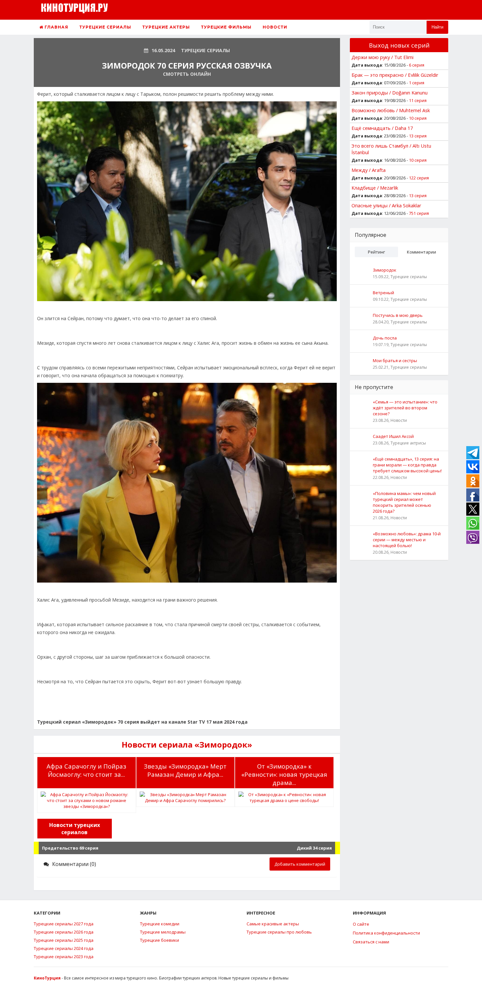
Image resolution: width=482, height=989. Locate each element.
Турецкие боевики (159, 940)
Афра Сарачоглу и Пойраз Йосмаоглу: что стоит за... (86, 770)
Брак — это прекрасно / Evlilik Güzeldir (394, 75)
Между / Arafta (368, 170)
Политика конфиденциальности (386, 933)
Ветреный (383, 293)
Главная (55, 27)
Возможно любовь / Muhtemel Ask (390, 110)
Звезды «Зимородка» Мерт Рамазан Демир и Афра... (185, 770)
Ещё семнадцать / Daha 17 (382, 128)
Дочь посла (385, 338)
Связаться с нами (371, 942)
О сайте (361, 924)
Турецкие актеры (166, 27)
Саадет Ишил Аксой (393, 436)
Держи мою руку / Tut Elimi (382, 57)
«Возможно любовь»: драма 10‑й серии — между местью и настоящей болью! (407, 539)
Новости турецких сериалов (74, 828)
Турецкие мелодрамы (163, 932)
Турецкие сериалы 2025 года (63, 940)
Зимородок (384, 270)
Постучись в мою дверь (398, 315)
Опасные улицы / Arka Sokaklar (386, 205)
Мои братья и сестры (395, 360)
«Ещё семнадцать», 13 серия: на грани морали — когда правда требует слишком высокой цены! (407, 465)
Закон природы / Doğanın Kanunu (389, 92)
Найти (437, 27)
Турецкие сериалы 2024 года (63, 948)
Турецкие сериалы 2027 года (63, 924)
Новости (275, 27)
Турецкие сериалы (105, 27)
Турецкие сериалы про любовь (279, 932)
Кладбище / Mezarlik (374, 187)
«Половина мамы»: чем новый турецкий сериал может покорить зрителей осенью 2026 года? (404, 502)
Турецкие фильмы (226, 27)
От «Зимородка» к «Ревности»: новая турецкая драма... (284, 774)
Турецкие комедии (159, 924)
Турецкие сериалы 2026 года (63, 932)
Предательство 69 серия (70, 848)
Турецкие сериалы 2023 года (63, 956)
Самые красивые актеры (273, 924)
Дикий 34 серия (314, 848)
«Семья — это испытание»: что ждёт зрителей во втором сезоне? (405, 408)
